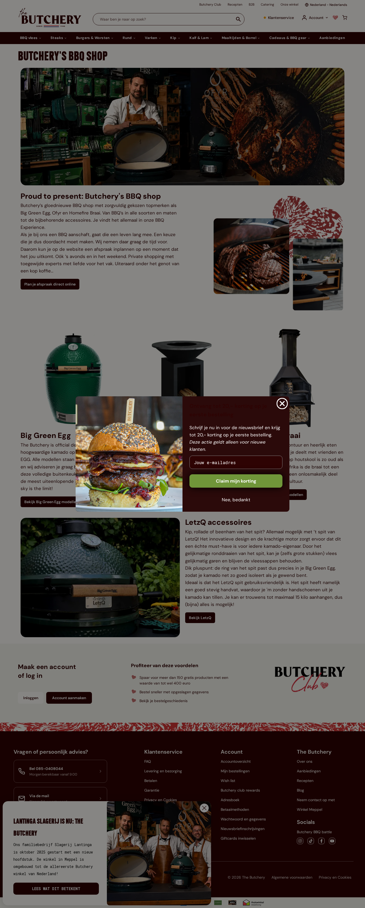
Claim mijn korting (236, 481)
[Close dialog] (282, 403)
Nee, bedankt (236, 500)
